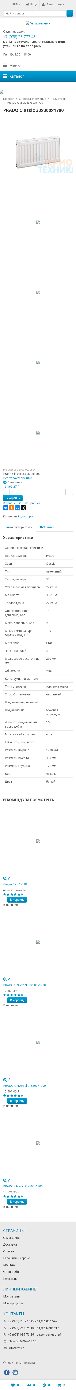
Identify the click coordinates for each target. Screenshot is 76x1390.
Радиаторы (25, 516)
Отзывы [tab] (48, 527)
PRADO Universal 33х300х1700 (24, 985)
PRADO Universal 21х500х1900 (24, 1086)
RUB (15, 4)
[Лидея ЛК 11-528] (38, 841)
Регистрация (55, 4)
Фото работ (12, 1272)
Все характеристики (17, 478)
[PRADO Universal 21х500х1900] (38, 1042)
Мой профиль (13, 1303)
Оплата (8, 1251)
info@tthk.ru (17, 1348)
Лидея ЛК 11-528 (15, 884)
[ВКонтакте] (5, 507)
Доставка (10, 1244)
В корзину (13, 498)
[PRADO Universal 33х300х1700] (38, 942)
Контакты (10, 1278)
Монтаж (9, 1265)
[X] (23, 507)
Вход (33, 4)
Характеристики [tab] (21, 527)
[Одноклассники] (11, 507)
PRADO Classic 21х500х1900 (23, 1186)
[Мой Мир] (17, 507)
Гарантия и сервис (16, 1258)
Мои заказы (11, 1296)
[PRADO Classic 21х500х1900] (38, 1143)
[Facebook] (6, 1372)
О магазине (11, 1238)
